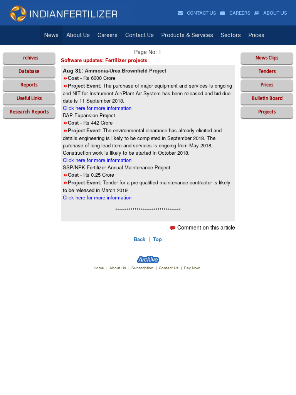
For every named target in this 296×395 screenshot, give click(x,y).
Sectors (231, 35)
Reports (28, 85)
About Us (274, 13)
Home (99, 267)
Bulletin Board (267, 98)
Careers (239, 13)
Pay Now (192, 267)
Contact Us (201, 13)
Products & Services (187, 35)
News (51, 35)
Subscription (142, 267)
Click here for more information (97, 108)
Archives (29, 58)
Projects (267, 112)
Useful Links (29, 98)
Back (139, 239)
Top (157, 239)
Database (28, 71)
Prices (256, 35)
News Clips (267, 58)
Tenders (267, 71)
